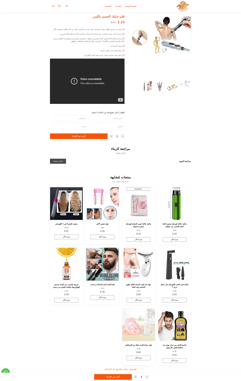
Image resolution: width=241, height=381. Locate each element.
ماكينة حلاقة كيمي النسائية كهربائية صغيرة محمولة (138, 225)
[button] (66, 6)
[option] (159, 35)
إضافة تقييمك (58, 161)
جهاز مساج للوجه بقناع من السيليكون (138, 345)
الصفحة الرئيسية (130, 6)
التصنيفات (108, 6)
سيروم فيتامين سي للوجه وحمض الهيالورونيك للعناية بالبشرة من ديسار (66, 285)
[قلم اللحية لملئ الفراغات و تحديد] (102, 264)
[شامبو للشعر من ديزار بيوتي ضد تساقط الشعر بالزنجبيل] (174, 324)
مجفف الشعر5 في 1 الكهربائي (66, 224)
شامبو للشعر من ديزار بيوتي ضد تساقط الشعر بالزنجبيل (174, 346)
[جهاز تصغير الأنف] (102, 203)
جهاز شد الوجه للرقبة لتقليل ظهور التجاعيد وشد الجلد (138, 285)
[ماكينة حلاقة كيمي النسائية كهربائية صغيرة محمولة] (138, 203)
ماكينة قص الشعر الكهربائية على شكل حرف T (175, 285)
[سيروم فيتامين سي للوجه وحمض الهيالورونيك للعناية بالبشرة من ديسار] (66, 264)
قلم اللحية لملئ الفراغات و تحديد (102, 284)
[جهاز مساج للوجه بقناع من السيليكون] (138, 324)
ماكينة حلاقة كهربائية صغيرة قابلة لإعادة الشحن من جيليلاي (174, 225)
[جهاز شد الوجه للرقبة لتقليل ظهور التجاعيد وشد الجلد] (138, 264)
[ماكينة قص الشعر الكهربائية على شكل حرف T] (174, 264)
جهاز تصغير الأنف (102, 224)
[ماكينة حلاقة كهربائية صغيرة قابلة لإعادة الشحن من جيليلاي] (174, 203)
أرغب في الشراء (78, 136)
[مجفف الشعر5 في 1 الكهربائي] (66, 203)
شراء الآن (174, 239)
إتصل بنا (118, 6)
